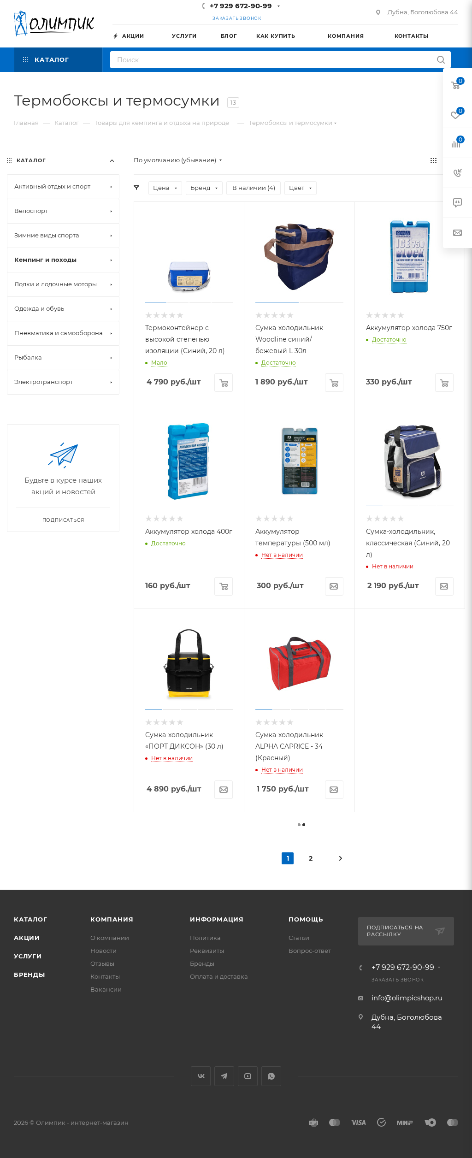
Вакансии (106, 989)
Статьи (299, 937)
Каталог (30, 919)
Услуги (28, 956)
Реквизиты (207, 950)
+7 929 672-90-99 (241, 5)
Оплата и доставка (219, 976)
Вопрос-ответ (310, 950)
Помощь (306, 919)
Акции (27, 937)
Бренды (29, 974)
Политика (205, 937)
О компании (109, 937)
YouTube (248, 1076)
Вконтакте (201, 1076)
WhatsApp (271, 1076)
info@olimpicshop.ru (407, 997)
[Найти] (441, 59)
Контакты (105, 976)
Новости (103, 950)
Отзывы (102, 963)
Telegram (224, 1076)
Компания (111, 919)
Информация (217, 919)
